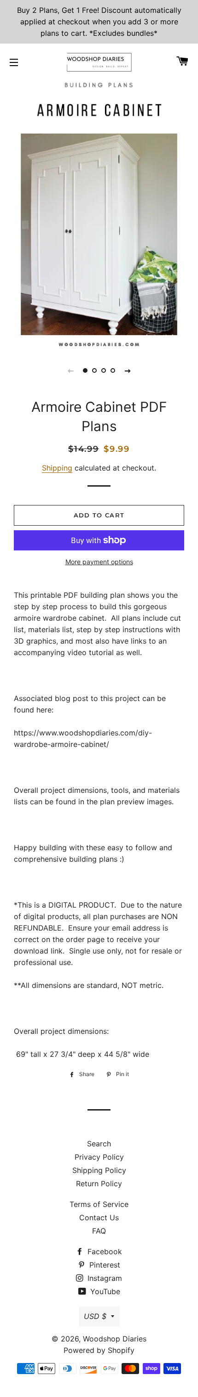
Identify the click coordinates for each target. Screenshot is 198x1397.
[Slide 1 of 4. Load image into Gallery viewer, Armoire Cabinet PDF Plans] (85, 370)
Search (99, 1143)
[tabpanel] (99, 213)
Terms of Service (99, 1204)
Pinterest (103, 1264)
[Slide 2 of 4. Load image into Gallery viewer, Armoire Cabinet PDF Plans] (94, 370)
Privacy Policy (99, 1156)
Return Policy (99, 1183)
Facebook (103, 1251)
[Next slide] (127, 370)
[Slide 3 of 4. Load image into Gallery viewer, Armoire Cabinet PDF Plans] (103, 370)
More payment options (99, 562)
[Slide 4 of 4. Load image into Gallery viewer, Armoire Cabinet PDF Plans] (112, 370)
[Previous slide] (70, 370)
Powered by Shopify (99, 1350)
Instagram (103, 1278)
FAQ (99, 1230)
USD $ (95, 1316)
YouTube (104, 1291)
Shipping (57, 467)
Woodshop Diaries (114, 1338)
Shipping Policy (99, 1170)
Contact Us (99, 1217)
